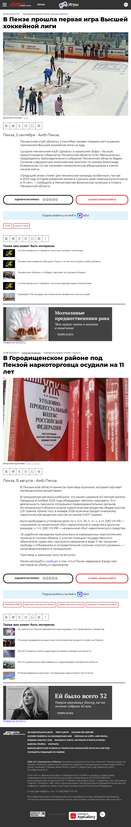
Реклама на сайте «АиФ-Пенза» (91, 736)
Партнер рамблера (57, 814)
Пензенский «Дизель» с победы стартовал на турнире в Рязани (51, 272)
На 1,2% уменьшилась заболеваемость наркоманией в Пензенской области (58, 662)
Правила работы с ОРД (39, 740)
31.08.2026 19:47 (11, 352)
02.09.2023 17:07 (11, 14)
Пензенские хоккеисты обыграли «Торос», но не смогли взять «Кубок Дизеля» (59, 261)
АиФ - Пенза (32, 463)
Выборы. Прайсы (36, 744)
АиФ (25, 117)
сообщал (52, 561)
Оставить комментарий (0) (102, 200)
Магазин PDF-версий (82, 732)
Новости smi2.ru (14, 342)
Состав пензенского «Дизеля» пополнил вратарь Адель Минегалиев (54, 283)
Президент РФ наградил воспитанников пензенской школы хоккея (54, 294)
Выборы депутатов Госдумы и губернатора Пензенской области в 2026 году (68, 748)
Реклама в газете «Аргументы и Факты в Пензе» (80, 740)
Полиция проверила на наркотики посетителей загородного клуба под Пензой (60, 640)
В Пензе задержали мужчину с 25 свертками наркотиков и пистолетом (55, 673)
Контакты (53, 744)
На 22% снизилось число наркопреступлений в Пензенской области (54, 651)
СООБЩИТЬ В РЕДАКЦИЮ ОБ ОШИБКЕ (46, 752)
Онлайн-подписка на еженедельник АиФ (49, 736)
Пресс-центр (62, 732)
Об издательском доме (40, 732)
